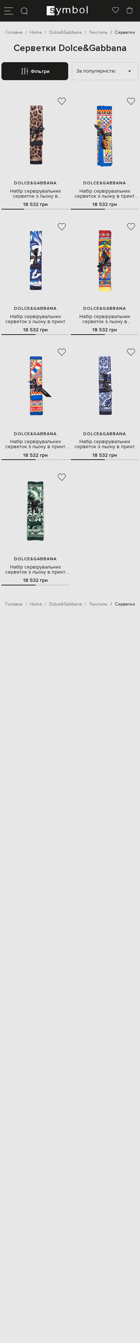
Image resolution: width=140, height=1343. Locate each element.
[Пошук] (24, 11)
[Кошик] (129, 11)
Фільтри (40, 71)
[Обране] (115, 11)
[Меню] (8, 10)
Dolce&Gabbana (35, 183)
